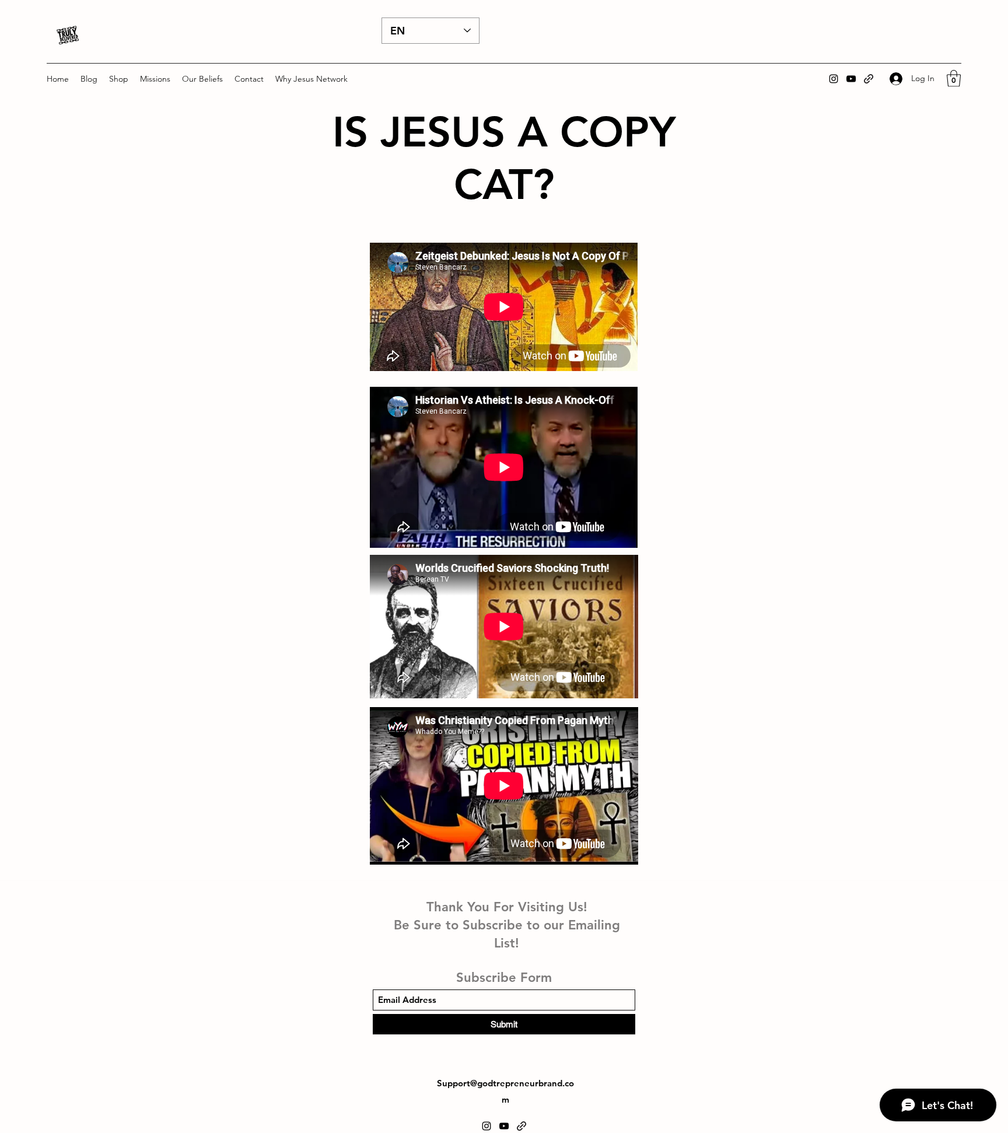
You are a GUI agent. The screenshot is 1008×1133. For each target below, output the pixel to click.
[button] (118, 79)
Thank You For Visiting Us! (506, 907)
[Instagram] (833, 79)
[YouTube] (851, 79)
